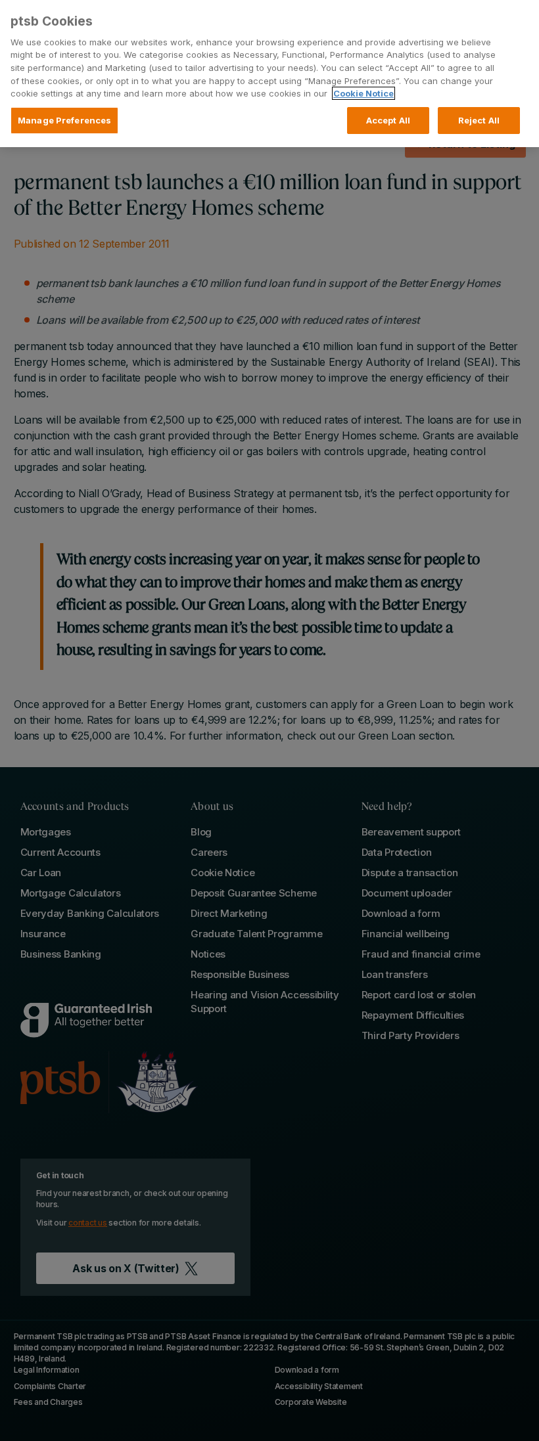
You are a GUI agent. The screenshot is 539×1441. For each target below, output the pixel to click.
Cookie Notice (363, 93)
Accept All (388, 120)
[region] (269, 73)
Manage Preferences (64, 120)
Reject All (479, 120)
